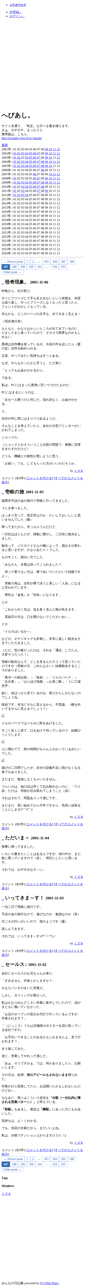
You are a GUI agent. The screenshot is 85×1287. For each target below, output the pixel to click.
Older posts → (12, 272)
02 (19, 153)
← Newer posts (13, 261)
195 (63, 266)
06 (35, 153)
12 (58, 149)
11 (55, 149)
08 (43, 161)
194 (54, 266)
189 (22, 266)
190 (31, 266)
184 (54, 261)
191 (39, 266)
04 (27, 153)
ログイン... (17, 16)
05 (31, 153)
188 (14, 266)
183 (46, 261)
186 (71, 261)
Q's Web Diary (49, 1283)
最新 (5, 145)
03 (23, 153)
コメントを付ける (39, 478)
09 (47, 149)
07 (39, 153)
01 (15, 153)
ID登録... (15, 12)
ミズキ (78, 470)
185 (63, 261)
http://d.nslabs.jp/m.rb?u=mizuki (22, 138)
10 (51, 149)
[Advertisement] (42, 64)
